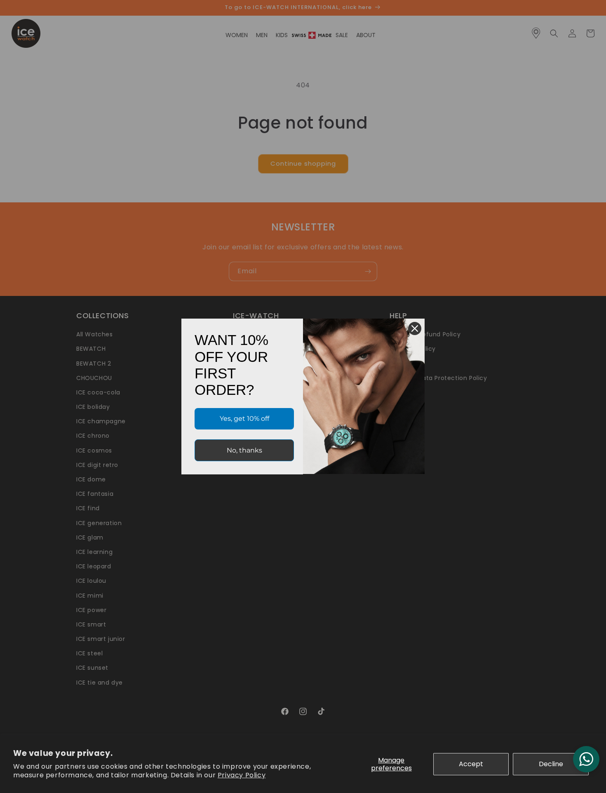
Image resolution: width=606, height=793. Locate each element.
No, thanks (244, 450)
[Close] (415, 328)
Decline (551, 764)
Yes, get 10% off (244, 418)
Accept (471, 764)
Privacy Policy (241, 775)
